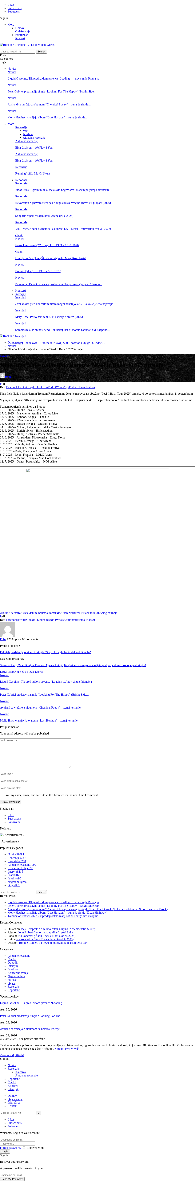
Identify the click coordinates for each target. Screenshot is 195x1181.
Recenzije (21, 127)
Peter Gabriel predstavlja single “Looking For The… (31, 1016)
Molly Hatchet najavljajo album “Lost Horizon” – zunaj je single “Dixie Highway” (57, 912)
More (11, 24)
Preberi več (71, 1048)
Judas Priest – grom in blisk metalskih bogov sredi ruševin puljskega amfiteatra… (64, 189)
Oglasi (11, 983)
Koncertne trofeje (20, 868)
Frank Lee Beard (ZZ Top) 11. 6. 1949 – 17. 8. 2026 (47, 245)
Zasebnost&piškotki (12, 1055)
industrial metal (47, 613)
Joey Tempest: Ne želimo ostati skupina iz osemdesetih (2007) (58, 929)
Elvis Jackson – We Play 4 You (34, 147)
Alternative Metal (18, 613)
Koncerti (20, 290)
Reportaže (21, 180)
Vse (25, 130)
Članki (19, 235)
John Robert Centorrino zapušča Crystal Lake (45, 932)
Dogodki (14, 885)
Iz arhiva (28, 134)
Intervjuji (20, 294)
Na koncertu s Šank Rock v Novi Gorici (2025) (46, 935)
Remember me (35, 1147)
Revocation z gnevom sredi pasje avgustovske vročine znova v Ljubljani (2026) (63, 202)
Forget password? (10, 1147)
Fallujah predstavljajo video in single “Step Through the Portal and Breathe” (45, 652)
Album (4, 613)
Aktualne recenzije (34, 137)
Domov (19, 28)
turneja (113, 613)
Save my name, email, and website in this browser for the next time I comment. (51, 795)
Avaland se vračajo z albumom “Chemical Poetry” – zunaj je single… (49, 104)
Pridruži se (21, 34)
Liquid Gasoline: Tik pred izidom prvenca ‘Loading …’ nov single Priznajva (53, 78)
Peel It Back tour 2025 (88, 613)
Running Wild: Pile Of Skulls (32, 173)
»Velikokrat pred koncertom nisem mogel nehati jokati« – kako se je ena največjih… (65, 304)
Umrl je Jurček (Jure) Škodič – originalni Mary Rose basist (50, 258)
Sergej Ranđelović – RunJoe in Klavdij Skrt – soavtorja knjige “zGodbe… (60, 342)
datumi (33, 613)
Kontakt (20, 38)
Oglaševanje (22, 31)
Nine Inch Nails (65, 613)
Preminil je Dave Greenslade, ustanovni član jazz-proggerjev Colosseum (58, 284)
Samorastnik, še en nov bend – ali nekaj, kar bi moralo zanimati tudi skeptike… (62, 329)
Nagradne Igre (17, 881)
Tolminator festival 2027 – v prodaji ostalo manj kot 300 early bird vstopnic (53, 916)
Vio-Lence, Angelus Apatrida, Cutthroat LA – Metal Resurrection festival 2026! (63, 228)
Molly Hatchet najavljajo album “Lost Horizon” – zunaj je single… (48, 117)
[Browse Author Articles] (7, 635)
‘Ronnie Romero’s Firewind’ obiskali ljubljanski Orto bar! (53, 942)
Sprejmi (59, 1048)
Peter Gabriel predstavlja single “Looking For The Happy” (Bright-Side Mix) (54, 905)
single (105, 613)
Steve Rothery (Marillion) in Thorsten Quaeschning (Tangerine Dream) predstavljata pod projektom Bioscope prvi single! (73, 665)
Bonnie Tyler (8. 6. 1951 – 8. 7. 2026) (38, 271)
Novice (12, 68)
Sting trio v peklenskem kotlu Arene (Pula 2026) (44, 215)
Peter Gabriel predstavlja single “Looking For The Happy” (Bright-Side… (52, 91)
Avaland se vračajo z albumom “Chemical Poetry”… (31, 1029)
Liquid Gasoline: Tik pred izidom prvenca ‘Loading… (32, 1003)
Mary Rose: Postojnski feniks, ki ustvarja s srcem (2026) (49, 317)
